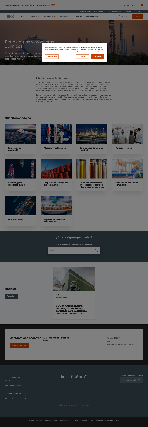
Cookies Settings (52, 56)
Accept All (98, 56)
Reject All (82, 56)
